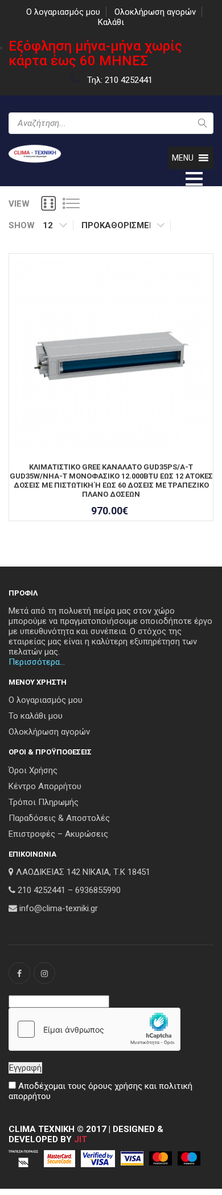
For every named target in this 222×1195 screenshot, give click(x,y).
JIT (80, 1139)
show (22, 225)
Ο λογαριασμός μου (63, 12)
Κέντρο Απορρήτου (45, 786)
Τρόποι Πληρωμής (44, 802)
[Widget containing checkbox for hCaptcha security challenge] (94, 1029)
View (19, 204)
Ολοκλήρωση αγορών (155, 12)
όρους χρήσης (115, 1086)
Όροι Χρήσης (33, 770)
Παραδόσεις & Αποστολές (59, 818)
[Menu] (194, 177)
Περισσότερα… (37, 662)
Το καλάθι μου (36, 716)
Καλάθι (111, 22)
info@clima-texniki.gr (58, 908)
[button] (183, 157)
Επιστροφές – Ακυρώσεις (58, 834)
